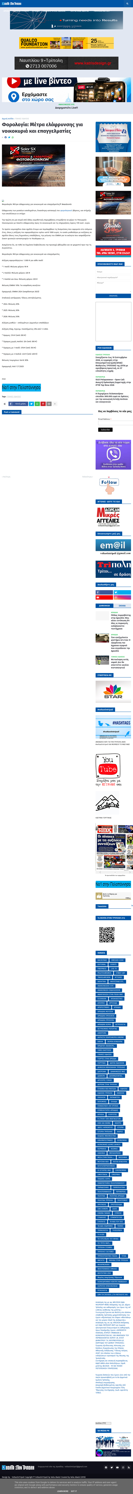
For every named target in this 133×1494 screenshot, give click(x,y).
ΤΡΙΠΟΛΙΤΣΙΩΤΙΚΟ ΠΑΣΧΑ (107, 1256)
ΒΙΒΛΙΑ (100, 1042)
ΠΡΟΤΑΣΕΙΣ (102, 1204)
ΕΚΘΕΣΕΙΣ (120, 1093)
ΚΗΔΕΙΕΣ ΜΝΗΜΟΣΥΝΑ (107, 1136)
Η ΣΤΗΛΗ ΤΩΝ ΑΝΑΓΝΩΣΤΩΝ (109, 1119)
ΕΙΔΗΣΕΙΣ (123, 1089)
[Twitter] (9, 137)
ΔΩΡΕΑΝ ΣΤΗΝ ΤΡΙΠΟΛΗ (107, 1084)
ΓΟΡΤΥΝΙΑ (101, 1063)
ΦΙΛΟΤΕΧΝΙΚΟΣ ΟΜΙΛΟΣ (107, 1269)
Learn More (62, 1491)
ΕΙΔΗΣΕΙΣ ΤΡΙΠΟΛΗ (105, 1093)
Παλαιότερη (87, 477)
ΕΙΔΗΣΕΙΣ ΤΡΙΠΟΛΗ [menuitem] (21, 11)
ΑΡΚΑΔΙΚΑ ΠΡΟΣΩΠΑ (106, 1020)
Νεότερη (6, 477)
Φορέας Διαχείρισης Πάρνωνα (110, 1277)
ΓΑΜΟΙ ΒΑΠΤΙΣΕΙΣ (104, 1050)
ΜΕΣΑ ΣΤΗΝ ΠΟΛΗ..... (106, 1157)
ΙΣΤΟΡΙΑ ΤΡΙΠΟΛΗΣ (105, 1132)
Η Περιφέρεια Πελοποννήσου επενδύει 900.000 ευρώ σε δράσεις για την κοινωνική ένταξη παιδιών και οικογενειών (112, 397)
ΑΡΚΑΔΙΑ (117, 1007)
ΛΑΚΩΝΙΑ (101, 1153)
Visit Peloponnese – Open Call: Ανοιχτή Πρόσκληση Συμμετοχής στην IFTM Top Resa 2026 (113, 382)
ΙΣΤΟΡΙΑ (120, 1127)
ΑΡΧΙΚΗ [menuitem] (7, 11)
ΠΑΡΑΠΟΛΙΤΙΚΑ (119, 1187)
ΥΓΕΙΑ (124, 1256)
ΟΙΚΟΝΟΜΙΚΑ (120, 1170)
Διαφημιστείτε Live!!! (66, 107)
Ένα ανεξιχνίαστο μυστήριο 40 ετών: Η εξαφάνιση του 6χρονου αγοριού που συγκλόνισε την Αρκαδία (120, 644)
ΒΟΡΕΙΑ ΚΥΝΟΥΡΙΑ (115, 1042)
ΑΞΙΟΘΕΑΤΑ (102, 999)
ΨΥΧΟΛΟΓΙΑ (102, 1290)
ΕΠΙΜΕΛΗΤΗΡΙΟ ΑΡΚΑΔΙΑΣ (108, 1110)
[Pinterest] (43, 404)
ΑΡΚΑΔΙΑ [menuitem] (36, 11)
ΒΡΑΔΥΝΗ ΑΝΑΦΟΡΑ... (106, 1046)
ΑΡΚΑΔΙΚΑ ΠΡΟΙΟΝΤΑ (106, 1016)
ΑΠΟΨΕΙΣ (101, 1003)
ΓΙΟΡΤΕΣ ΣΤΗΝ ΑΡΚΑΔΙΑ (107, 1059)
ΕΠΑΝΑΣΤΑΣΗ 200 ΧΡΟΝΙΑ (108, 1106)
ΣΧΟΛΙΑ (122, 605)
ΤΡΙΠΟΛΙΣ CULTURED (106, 1252)
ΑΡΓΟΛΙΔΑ (113, 1003)
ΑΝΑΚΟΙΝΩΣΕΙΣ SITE (106, 986)
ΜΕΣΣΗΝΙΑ (123, 1157)
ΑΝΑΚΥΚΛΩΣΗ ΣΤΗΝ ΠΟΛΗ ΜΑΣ (110, 994)
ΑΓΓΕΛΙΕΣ (118, 977)
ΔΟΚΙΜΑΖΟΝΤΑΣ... (116, 1076)
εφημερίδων (121, 875)
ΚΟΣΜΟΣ (114, 1149)
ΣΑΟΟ (114, 1209)
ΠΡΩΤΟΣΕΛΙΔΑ (116, 1204)
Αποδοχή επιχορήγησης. (105, 1382)
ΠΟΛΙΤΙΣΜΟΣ (122, 1200)
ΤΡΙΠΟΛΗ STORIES (105, 1247)
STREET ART (120, 973)
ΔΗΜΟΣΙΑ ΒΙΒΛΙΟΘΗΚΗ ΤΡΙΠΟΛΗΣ (111, 1067)
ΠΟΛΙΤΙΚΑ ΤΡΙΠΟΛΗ (105, 1200)
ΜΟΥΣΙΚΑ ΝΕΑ (103, 1162)
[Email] (49, 404)
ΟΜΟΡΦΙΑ (116, 1174)
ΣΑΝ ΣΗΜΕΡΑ (103, 1209)
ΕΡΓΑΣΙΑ (101, 1114)
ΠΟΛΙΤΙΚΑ (101, 1196)
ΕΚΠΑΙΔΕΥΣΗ (115, 1097)
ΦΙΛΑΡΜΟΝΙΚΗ (103, 1264)
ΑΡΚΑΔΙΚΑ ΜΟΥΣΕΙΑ (105, 1012)
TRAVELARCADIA (104, 977)
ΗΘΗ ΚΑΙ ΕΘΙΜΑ (104, 1123)
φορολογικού (66, 210)
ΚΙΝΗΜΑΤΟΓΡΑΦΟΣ (105, 1140)
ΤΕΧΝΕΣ (120, 1226)
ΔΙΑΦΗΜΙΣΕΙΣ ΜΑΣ (118, 1072)
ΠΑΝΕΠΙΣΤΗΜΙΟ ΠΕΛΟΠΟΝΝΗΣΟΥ (111, 1183)
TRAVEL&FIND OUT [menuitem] (102, 11)
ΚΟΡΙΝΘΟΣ (102, 1149)
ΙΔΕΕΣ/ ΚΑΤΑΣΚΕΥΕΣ (105, 1127)
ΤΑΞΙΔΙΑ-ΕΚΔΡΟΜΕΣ (105, 1226)
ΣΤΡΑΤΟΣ (118, 1213)
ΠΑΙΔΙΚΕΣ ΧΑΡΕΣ (104, 1179)
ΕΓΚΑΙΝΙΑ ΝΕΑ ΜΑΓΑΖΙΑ (107, 1089)
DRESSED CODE (117, 960)
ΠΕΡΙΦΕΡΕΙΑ (120, 1192)
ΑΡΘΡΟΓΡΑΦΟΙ (103, 1007)
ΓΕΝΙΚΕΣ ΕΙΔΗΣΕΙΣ (22, 119)
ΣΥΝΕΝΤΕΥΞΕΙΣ (116, 1217)
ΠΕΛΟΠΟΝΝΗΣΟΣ (104, 1192)
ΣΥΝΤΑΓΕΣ (101, 1222)
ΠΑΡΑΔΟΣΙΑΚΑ (103, 1187)
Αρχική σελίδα (7, 119)
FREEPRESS (102, 969)
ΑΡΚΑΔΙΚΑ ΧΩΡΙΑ (104, 1024)
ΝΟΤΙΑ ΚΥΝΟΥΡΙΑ (120, 1162)
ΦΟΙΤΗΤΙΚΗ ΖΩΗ (104, 1273)
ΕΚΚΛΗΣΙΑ (101, 1097)
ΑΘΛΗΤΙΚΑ (102, 981)
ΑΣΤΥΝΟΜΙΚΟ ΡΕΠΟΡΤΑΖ (107, 1029)
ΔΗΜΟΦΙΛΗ (104, 605)
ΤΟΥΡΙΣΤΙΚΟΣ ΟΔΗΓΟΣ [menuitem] (79, 11)
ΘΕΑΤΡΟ (118, 1123)
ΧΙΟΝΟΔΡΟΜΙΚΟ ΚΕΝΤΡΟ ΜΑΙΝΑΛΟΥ (112, 1282)
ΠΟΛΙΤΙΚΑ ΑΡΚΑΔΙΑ (117, 1196)
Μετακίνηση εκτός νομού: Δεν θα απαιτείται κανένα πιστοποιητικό (120, 663)
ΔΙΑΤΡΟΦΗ (102, 1072)
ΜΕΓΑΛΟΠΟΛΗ (115, 1153)
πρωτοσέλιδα (111, 875)
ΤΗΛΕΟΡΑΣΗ (117, 1230)
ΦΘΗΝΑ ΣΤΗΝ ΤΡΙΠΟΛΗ (118, 1260)
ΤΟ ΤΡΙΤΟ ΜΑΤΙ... (104, 1243)
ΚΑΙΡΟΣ (120, 1132)
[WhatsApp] (13, 137)
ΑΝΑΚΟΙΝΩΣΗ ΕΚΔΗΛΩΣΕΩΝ (109, 990)
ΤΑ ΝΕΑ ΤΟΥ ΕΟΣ (116, 1222)
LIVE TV (114, 969)
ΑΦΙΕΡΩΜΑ (102, 1033)
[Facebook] (6, 137)
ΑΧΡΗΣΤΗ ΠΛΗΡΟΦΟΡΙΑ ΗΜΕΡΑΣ (111, 1037)
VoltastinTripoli (18, 1477)
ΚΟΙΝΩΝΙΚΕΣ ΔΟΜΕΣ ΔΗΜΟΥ (109, 1144)
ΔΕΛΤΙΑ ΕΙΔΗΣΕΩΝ (117, 1063)
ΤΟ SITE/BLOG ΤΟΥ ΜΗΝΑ (108, 1239)
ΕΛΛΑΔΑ (114, 1102)
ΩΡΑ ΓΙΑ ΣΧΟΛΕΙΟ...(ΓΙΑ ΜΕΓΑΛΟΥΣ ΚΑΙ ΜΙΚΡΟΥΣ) (113, 1295)
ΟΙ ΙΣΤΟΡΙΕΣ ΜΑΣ (104, 1170)
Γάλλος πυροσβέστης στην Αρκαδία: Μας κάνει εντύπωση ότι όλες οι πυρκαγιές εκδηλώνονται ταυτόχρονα (121, 622)
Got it (74, 1491)
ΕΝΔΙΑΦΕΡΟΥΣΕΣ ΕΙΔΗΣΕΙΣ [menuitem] (54, 11)
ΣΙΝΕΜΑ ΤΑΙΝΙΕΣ (104, 1213)
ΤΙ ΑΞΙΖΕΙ (101, 1234)
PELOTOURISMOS (104, 973)
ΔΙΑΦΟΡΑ (101, 1076)
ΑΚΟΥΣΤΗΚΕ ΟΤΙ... (117, 981)
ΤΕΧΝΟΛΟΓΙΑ (103, 1230)
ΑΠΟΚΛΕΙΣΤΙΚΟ (116, 999)
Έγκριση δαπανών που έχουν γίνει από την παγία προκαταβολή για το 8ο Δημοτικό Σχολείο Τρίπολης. (113, 1377)
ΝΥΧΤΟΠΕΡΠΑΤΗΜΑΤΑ (106, 1166)
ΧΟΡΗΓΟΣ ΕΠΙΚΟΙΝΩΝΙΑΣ (108, 1286)
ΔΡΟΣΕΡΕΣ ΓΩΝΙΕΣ (105, 1080)
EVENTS (113, 964)
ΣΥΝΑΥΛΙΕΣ (102, 1217)
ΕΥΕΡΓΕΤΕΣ (112, 1114)
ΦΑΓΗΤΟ (101, 1260)
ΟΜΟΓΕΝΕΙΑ (102, 1174)
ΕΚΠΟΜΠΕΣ (102, 1102)
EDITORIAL (102, 964)
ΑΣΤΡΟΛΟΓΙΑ (120, 1024)
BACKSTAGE (102, 960)
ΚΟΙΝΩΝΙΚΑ (122, 1140)
